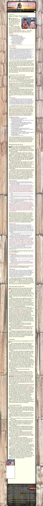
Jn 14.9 (14, 445)
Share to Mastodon (26, 10)
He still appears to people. (20, 327)
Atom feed (13, 10)
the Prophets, (30, 386)
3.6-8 (12, 269)
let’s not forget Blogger (17, 502)
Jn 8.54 (12, 27)
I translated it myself (22, 493)
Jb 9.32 (14, 301)
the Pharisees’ (26, 109)
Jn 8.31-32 (15, 282)
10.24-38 (13, 180)
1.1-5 (12, 97)
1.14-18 (12, 48)
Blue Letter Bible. (18, 498)
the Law (30, 385)
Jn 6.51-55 (23, 279)
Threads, (26, 500)
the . (22, 495)
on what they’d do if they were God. (21, 308)
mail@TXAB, (17, 500)
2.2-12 (12, 223)
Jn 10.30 (12, 400)
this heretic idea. (17, 160)
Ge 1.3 (13, 156)
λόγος (10, 108)
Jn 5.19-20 (10, 446)
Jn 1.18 (16, 443)
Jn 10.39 (28, 212)
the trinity (11, 93)
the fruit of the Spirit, (25, 435)
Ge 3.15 (23, 394)
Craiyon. (12, 488)
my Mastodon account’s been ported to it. (14, 500)
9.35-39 (12, 254)
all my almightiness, (18, 313)
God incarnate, (15, 29)
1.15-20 (14, 117)
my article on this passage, (24, 105)
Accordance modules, (13, 497)
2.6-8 (13, 35)
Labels (10, 10)
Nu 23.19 (26, 300)
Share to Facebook (19, 10)
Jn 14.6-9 (17, 281)
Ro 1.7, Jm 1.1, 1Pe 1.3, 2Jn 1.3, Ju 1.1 (15, 82)
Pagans (11, 288)
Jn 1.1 (26, 30)
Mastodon (26, 500)
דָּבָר (15, 107)
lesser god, (31, 149)
